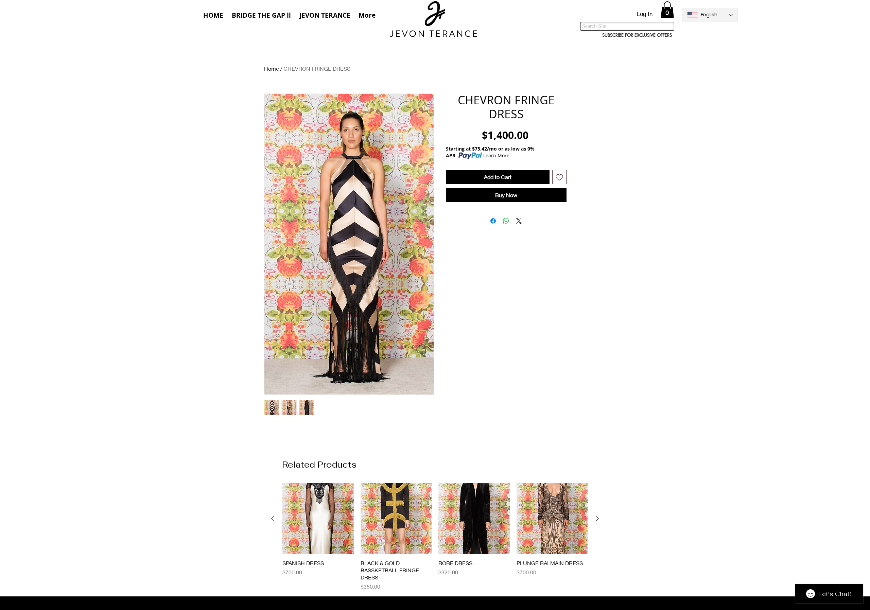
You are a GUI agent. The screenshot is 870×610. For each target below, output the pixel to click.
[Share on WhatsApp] (506, 221)
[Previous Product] (272, 519)
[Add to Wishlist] (559, 177)
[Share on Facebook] (493, 221)
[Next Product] (597, 519)
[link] (667, 9)
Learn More (496, 155)
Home (271, 68)
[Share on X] (519, 221)
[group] (435, 537)
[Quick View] (318, 519)
